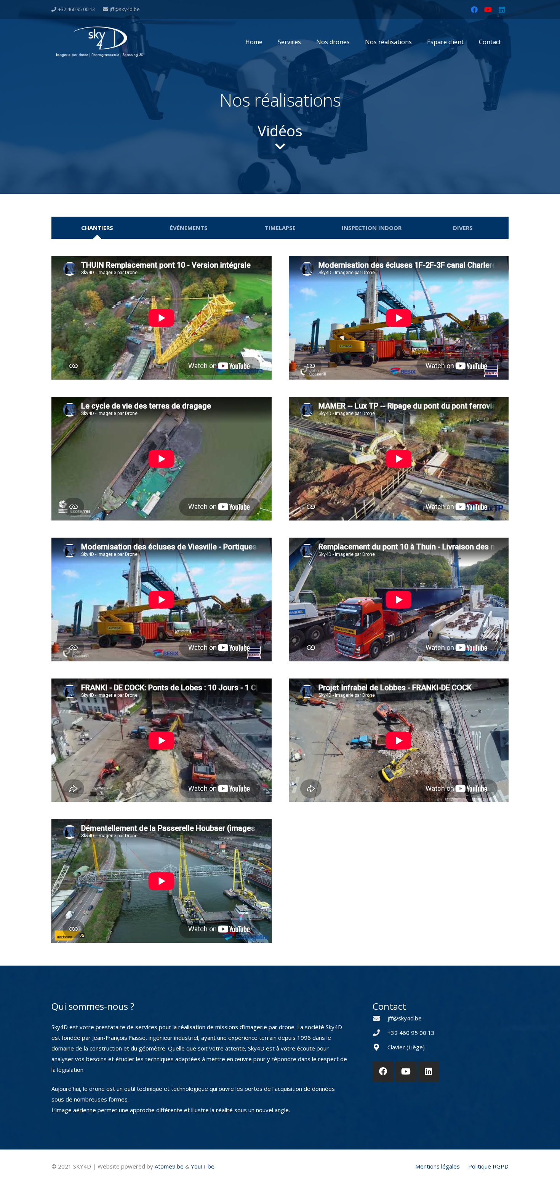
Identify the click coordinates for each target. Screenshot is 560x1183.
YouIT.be (202, 1166)
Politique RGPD (488, 1166)
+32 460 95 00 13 (411, 1032)
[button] (415, 42)
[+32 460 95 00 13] (380, 1032)
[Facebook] (474, 9)
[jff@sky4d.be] (380, 1018)
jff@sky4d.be (404, 1018)
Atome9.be (169, 1166)
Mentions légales (437, 1166)
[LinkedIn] (502, 9)
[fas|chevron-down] (280, 146)
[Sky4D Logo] (99, 41)
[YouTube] (488, 9)
